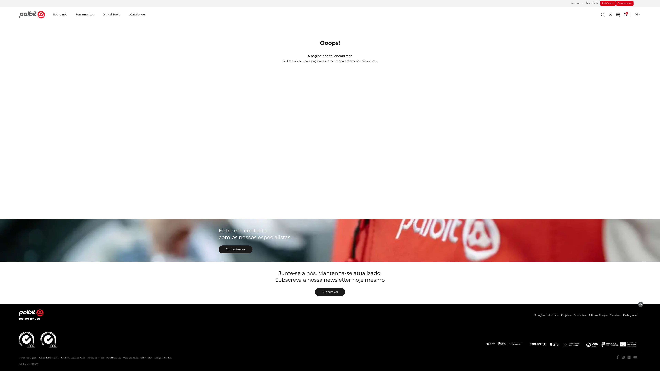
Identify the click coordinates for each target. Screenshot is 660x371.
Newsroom (576, 3)
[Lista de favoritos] (618, 14)
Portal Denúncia (114, 358)
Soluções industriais (546, 315)
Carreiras (615, 315)
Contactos (580, 315)
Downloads (592, 3)
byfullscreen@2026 (28, 364)
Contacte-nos (235, 249)
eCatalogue (137, 14)
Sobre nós (60, 14)
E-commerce (625, 3)
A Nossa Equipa (598, 315)
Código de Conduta (163, 358)
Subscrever (330, 292)
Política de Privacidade (48, 358)
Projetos (566, 315)
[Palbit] (32, 14)
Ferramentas (85, 14)
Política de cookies (96, 358)
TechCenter (608, 3)
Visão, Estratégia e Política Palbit (137, 358)
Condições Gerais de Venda (73, 358)
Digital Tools (111, 14)
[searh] (603, 15)
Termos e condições (27, 358)
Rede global (630, 315)
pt (636, 14)
